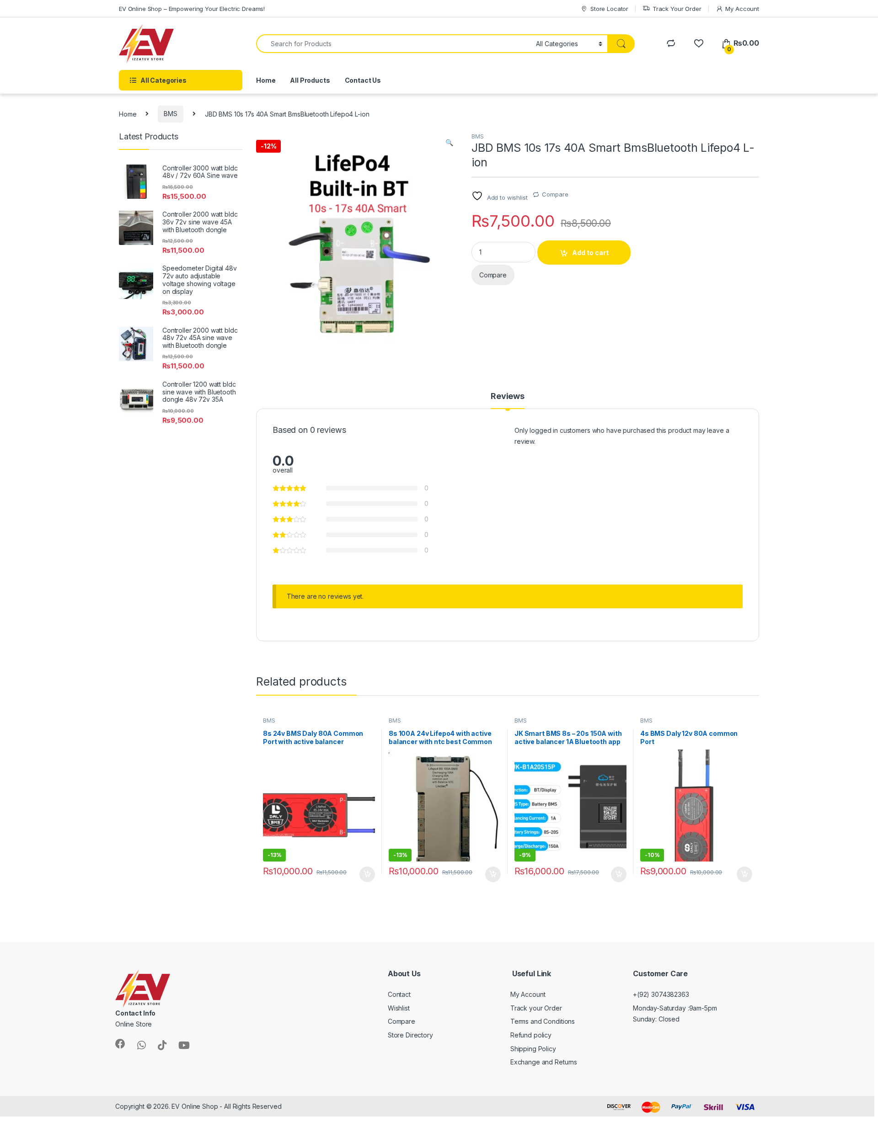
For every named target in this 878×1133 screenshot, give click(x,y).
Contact (399, 994)
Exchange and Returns (543, 1062)
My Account (742, 8)
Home (265, 80)
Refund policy (530, 1035)
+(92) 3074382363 (661, 994)
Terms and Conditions (542, 1021)
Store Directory (410, 1035)
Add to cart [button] (367, 874)
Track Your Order (677, 8)
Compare (555, 194)
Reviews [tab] (508, 396)
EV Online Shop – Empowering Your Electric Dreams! (192, 8)
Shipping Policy (533, 1049)
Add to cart (590, 252)
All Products (310, 80)
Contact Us (363, 80)
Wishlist (399, 1008)
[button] (449, 142)
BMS (170, 113)
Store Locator (609, 8)
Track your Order (536, 1008)
